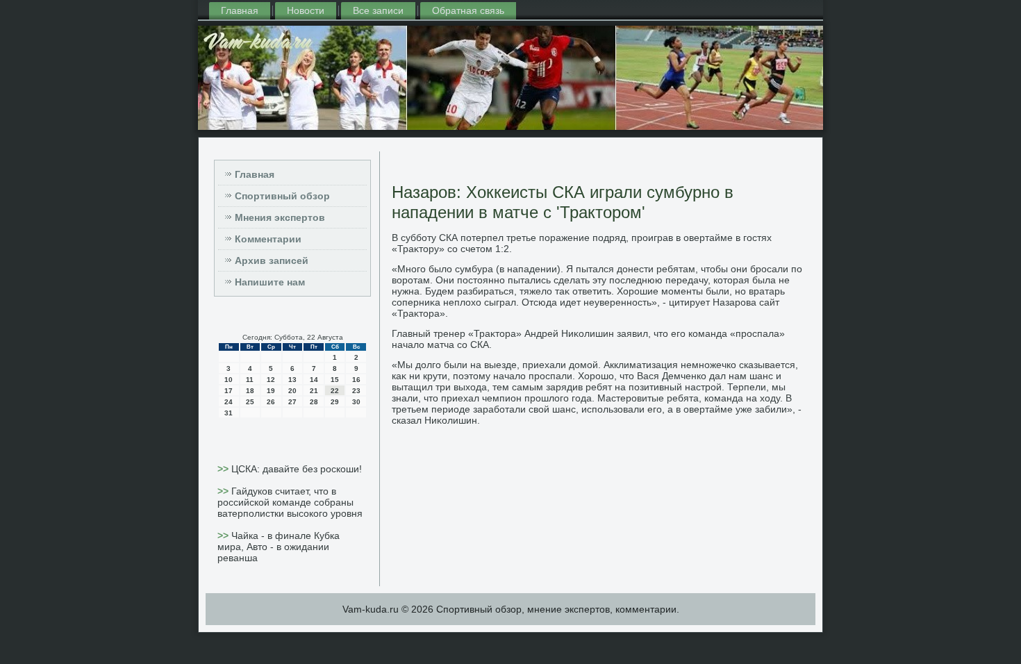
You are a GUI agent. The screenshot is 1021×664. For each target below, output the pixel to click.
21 (314, 391)
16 (356, 379)
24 (228, 402)
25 (250, 402)
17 (228, 391)
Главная (239, 10)
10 (228, 379)
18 (250, 391)
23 (356, 391)
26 (271, 402)
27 (292, 402)
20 (292, 391)
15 (335, 379)
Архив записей (271, 260)
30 (356, 402)
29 (335, 402)
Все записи (378, 10)
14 (314, 379)
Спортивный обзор (282, 195)
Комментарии (268, 238)
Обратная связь (468, 10)
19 (271, 391)
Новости (305, 10)
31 (228, 413)
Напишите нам (270, 282)
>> (224, 468)
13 (292, 379)
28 (314, 402)
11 (250, 379)
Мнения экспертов (280, 217)
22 (335, 391)
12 (271, 379)
